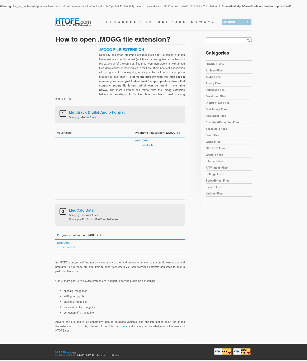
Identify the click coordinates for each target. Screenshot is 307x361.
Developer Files (216, 96)
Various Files (214, 193)
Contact (116, 355)
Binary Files (213, 83)
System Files (214, 187)
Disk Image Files (216, 109)
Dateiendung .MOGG (236, 38)
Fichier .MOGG (233, 60)
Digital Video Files (218, 103)
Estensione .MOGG (235, 55)
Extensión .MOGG (235, 33)
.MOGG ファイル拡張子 (237, 46)
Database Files (215, 90)
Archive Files (214, 70)
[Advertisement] (76, 73)
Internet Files (214, 161)
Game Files (213, 142)
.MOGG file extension (237, 27)
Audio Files (213, 77)
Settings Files (214, 174)
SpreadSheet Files (217, 180)
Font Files (212, 135)
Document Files (216, 116)
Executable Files (216, 129)
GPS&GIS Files (215, 148)
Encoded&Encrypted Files (222, 122)
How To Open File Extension (77, 22)
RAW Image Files (217, 167)
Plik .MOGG (231, 65)
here (124, 326)
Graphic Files (214, 154)
